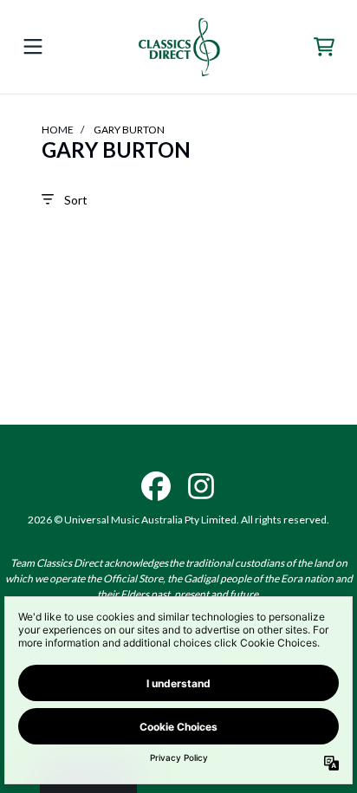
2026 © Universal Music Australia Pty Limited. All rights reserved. (178, 519)
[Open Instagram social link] (201, 486)
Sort (76, 199)
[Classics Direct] (178, 47)
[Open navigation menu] (33, 47)
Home (58, 129)
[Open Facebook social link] (156, 486)
